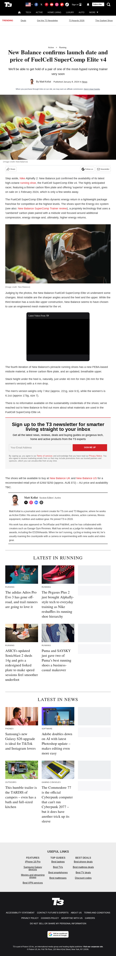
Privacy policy (30, 918)
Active (39, 12)
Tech (28, 12)
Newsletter (105, 169)
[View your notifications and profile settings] (88, 5)
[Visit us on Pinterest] (46, 4)
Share (12, 169)
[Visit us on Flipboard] (62, 4)
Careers (90, 918)
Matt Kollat (45, 81)
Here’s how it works (92, 89)
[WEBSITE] (42, 502)
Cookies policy (50, 918)
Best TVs (58, 867)
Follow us (89, 169)
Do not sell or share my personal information (58, 923)
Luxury (70, 12)
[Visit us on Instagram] (57, 4)
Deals (23, 20)
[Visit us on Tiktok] (67, 4)
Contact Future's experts (52, 912)
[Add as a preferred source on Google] (58, 934)
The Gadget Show (104, 20)
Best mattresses (57, 878)
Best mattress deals (83, 867)
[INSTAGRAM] (31, 502)
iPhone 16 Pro (32, 861)
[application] (58, 336)
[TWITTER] (26, 502)
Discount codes (83, 878)
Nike (22, 178)
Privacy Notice (95, 456)
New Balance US (86, 478)
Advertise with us (71, 918)
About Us (76, 912)
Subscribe (97, 4)
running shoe (28, 182)
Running (62, 47)
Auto (81, 12)
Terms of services (45, 456)
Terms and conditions (97, 912)
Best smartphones (58, 872)
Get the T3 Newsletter (47, 20)
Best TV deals (83, 872)
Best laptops (58, 861)
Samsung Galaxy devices (33, 868)
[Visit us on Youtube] (51, 4)
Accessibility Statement (20, 912)
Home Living (54, 12)
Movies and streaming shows (33, 876)
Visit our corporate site (93, 947)
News (84, 82)
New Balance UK (60, 478)
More (92, 12)
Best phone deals (83, 861)
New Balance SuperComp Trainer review (42, 208)
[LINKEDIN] (37, 502)
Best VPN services (33, 882)
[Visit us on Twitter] (41, 4)
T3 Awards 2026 (76, 20)
